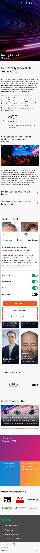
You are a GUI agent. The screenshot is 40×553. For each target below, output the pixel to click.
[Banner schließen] (37, 234)
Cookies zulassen (20, 303)
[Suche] (22, 3)
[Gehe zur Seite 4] (27, 428)
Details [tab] (19, 240)
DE (30, 3)
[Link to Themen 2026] (17, 483)
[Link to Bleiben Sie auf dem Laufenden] (37, 483)
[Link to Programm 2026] (37, 458)
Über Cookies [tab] (33, 240)
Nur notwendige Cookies (20, 317)
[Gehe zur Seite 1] (5, 428)
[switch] (35, 281)
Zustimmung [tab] (7, 240)
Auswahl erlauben (20, 310)
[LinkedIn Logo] (14, 544)
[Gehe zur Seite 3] (20, 428)
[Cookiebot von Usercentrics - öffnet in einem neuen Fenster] (24, 234)
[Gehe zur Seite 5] (35, 428)
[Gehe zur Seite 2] (12, 428)
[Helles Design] (26, 3)
